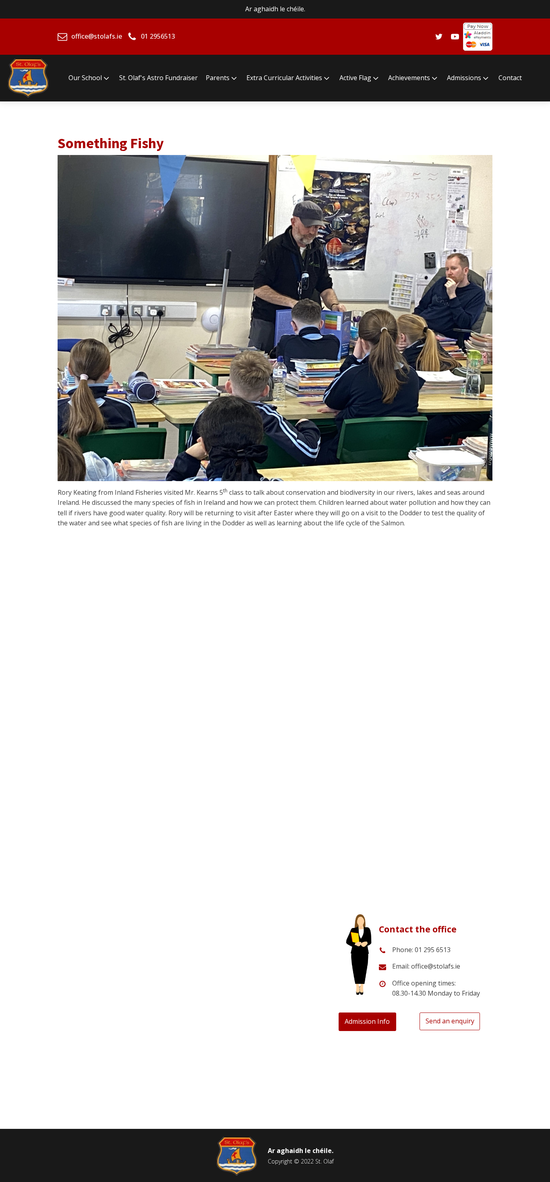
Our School (85, 77)
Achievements (409, 77)
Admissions (464, 77)
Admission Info (367, 1021)
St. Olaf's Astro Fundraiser (158, 77)
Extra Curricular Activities (284, 77)
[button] (64, 690)
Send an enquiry (450, 1021)
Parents (218, 77)
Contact (510, 77)
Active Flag (355, 77)
